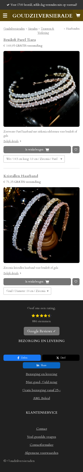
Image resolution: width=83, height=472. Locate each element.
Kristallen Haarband (20, 176)
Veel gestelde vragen (41, 437)
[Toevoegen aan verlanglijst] (76, 149)
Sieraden (33, 29)
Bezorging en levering (41, 374)
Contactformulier (41, 445)
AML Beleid (41, 398)
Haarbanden (73, 29)
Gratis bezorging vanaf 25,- (41, 390)
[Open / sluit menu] (5, 15)
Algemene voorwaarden (41, 453)
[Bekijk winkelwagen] (78, 15)
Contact (41, 429)
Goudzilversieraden (14, 29)
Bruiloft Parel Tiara (19, 39)
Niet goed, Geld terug (41, 382)
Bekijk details (11, 141)
